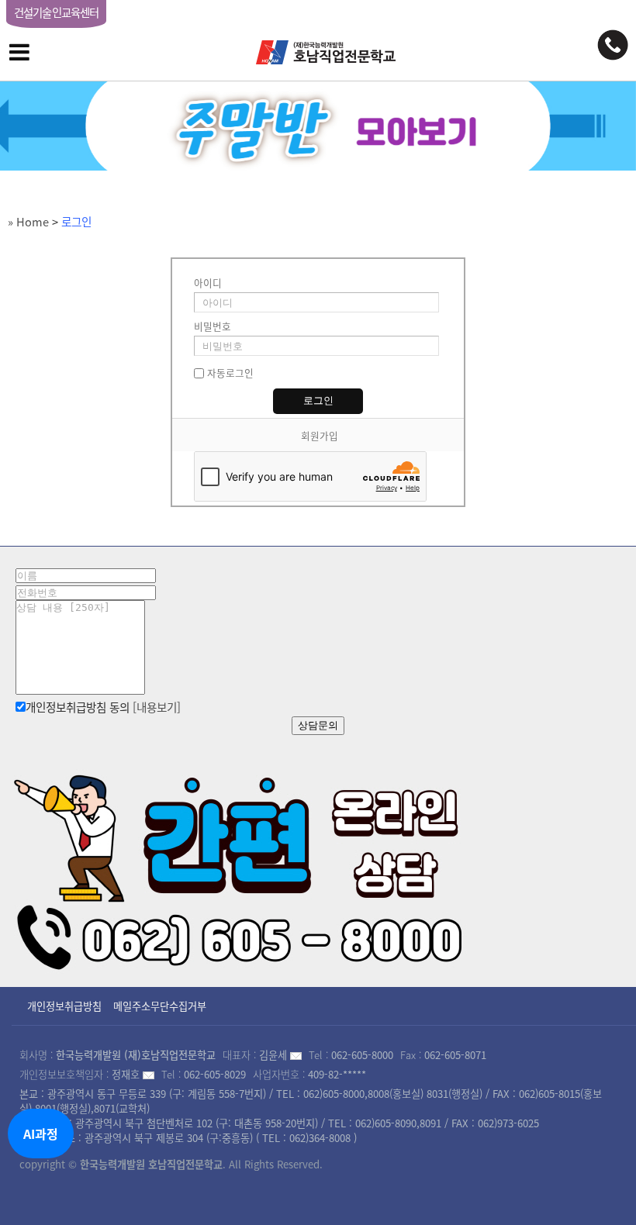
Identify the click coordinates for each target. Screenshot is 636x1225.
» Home (28, 221)
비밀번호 (212, 326)
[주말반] (318, 126)
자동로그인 (230, 372)
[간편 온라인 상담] (240, 867)
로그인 (76, 221)
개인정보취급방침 (64, 1006)
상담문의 (318, 725)
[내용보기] (157, 707)
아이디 (208, 282)
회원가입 (319, 435)
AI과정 (40, 1133)
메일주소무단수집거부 (159, 1006)
